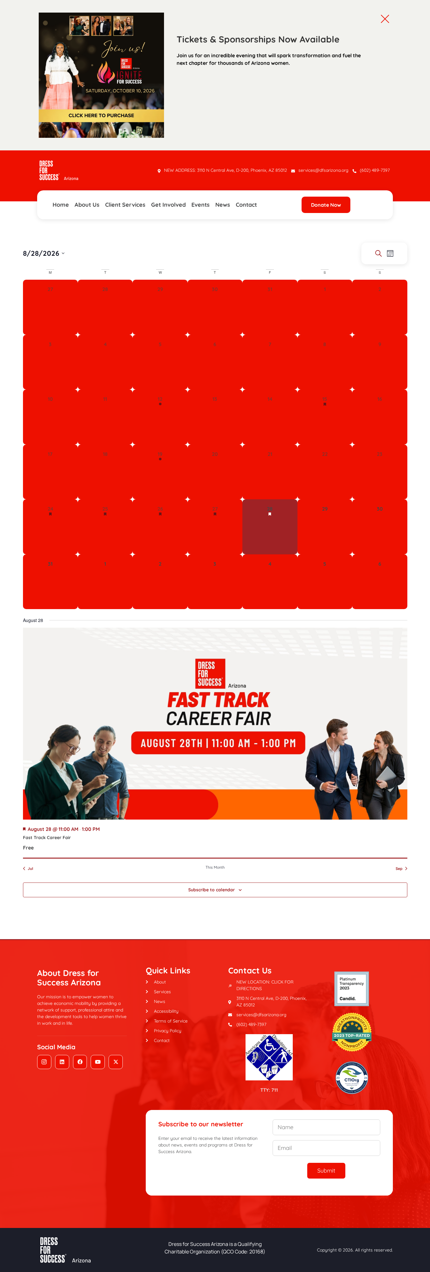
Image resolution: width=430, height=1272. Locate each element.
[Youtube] (98, 1062)
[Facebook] (80, 1062)
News (222, 204)
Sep (399, 868)
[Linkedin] (62, 1062)
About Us (87, 204)
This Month (215, 867)
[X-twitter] (116, 1062)
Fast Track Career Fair (47, 837)
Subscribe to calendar (211, 890)
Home (61, 204)
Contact (246, 204)
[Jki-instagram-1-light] (44, 1062)
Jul (30, 868)
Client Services (125, 204)
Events (200, 204)
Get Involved (168, 204)
